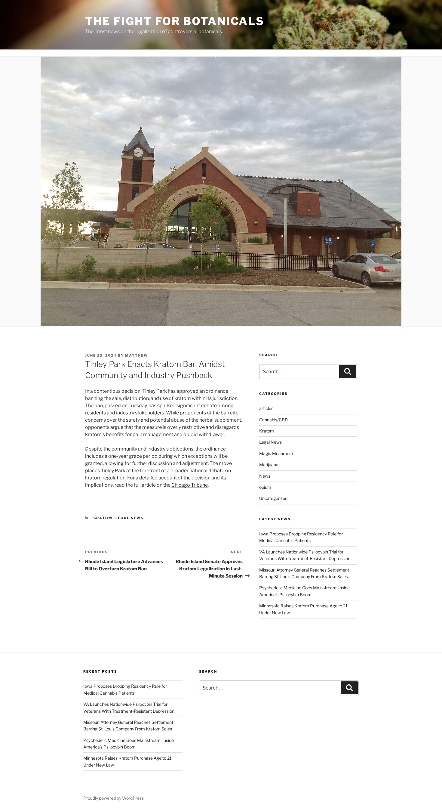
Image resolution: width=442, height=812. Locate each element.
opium (265, 487)
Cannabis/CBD (273, 419)
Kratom (103, 518)
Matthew (136, 355)
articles (266, 408)
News (264, 476)
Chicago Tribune (189, 485)
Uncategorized (273, 498)
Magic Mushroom (276, 453)
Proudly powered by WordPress (113, 798)
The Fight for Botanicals (174, 21)
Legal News (129, 518)
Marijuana (268, 464)
